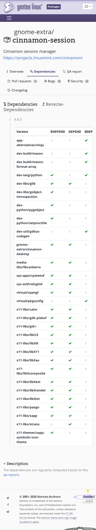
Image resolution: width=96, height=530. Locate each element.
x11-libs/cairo (27, 309)
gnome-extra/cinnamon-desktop (29, 249)
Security (79, 81)
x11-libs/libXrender (31, 390)
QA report (74, 71)
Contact (89, 497)
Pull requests (23, 81)
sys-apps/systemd (30, 275)
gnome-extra (33, 32)
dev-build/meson (30, 153)
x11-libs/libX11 (28, 352)
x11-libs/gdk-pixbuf (31, 318)
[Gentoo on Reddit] (8, 511)
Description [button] (17, 463)
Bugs (53, 81)
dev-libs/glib (26, 183)
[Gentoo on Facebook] (8, 504)
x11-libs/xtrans (28, 424)
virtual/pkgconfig (30, 301)
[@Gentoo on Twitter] (8, 498)
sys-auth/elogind (29, 284)
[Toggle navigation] (9, 18)
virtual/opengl (27, 292)
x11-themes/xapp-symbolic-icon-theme (31, 437)
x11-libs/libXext (28, 382)
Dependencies (44, 71)
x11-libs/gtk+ (27, 326)
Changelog (19, 90)
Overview (16, 71)
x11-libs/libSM (27, 343)
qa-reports (11, 475)
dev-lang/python (29, 175)
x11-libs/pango (28, 407)
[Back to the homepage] (23, 7)
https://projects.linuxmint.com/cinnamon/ (43, 57)
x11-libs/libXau (28, 360)
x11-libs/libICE (27, 335)
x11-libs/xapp (27, 415)
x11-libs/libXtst (28, 399)
